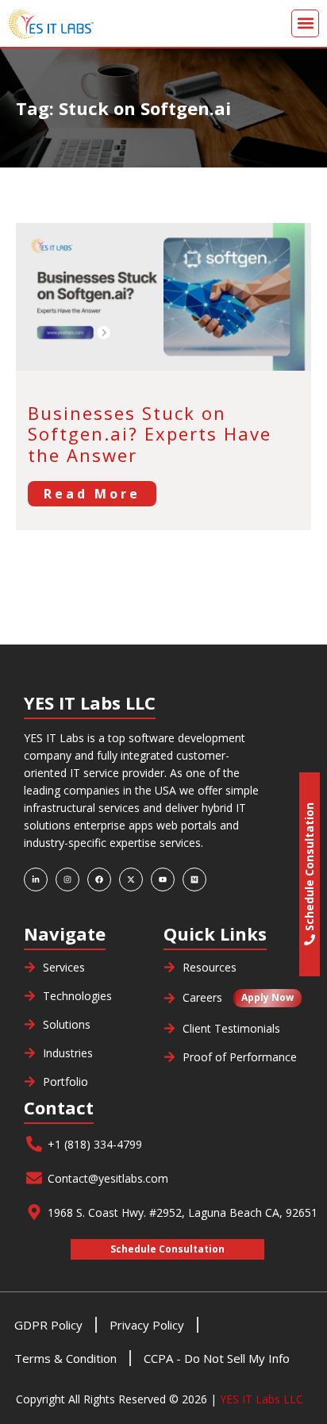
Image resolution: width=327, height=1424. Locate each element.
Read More (92, 493)
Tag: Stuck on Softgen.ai (123, 108)
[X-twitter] (131, 879)
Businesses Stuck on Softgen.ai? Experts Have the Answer (149, 434)
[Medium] (194, 879)
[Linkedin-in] (36, 879)
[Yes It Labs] (86, 23)
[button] (305, 23)
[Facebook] (99, 879)
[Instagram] (67, 879)
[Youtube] (163, 879)
